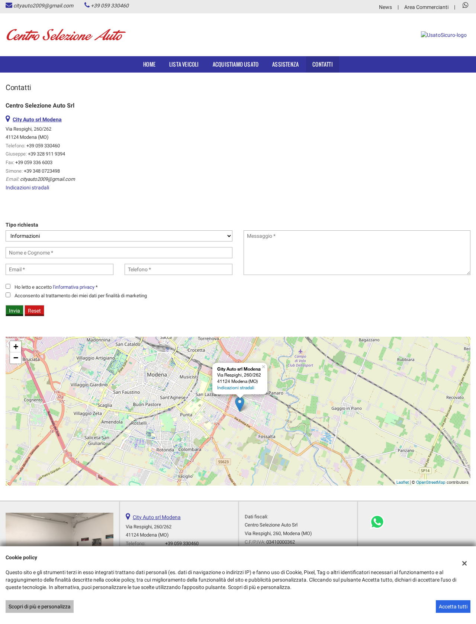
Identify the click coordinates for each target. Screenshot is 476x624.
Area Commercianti (426, 7)
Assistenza (285, 64)
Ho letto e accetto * (56, 287)
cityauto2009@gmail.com (43, 6)
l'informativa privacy (73, 287)
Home (149, 64)
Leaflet (402, 482)
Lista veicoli (184, 64)
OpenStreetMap (431, 482)
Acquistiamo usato (235, 64)
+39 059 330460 (110, 6)
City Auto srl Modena (157, 517)
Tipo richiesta (22, 225)
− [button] (15, 357)
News (385, 7)
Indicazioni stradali (27, 188)
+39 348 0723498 (42, 171)
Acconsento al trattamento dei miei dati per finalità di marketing (81, 295)
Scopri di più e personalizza (40, 606)
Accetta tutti (453, 606)
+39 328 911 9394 (46, 154)
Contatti (322, 64)
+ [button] (15, 346)
